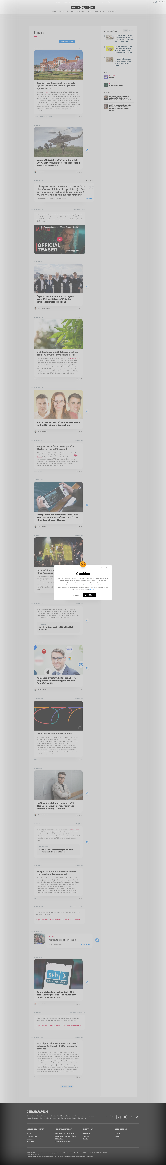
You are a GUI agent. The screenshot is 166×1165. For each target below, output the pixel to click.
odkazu (91, 589)
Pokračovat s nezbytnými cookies (100, 567)
